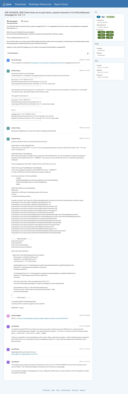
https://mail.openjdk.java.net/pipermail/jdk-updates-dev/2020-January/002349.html (43, 318)
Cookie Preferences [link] (65, 390)
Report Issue (61, 4)
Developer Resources (40, 4)
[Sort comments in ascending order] (88, 53)
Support (53, 390)
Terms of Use (75, 390)
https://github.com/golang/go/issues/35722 (24, 354)
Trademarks (82, 390)
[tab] (12, 21)
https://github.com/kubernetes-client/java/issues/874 (47, 63)
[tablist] (48, 21)
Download (20, 4)
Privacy (58, 390)
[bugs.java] (7, 3)
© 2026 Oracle (46, 390)
